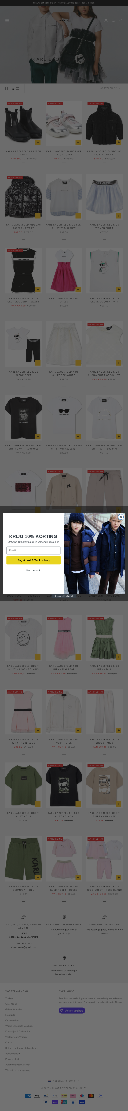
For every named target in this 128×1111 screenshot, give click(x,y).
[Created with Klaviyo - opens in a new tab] (64, 596)
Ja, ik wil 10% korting (34, 560)
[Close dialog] (121, 517)
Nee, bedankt (34, 570)
